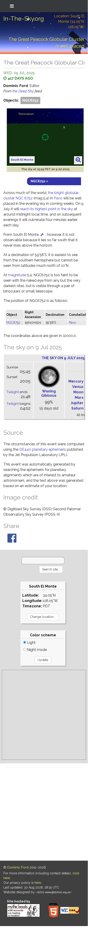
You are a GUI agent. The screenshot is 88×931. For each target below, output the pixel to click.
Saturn (77, 408)
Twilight (13, 392)
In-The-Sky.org (23, 18)
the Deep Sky (23, 91)
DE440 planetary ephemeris (42, 449)
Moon (78, 392)
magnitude (17, 275)
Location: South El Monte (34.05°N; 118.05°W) (69, 21)
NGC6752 (30, 100)
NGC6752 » (39, 181)
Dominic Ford (18, 867)
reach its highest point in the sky (46, 209)
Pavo (58, 198)
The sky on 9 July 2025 (63, 358)
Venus (77, 387)
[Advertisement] (44, 715)
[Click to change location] (42, 234)
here (37, 882)
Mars (79, 397)
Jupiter (76, 403)
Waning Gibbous (48, 393)
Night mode (36, 650)
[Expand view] (78, 160)
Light (31, 642)
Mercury (75, 381)
